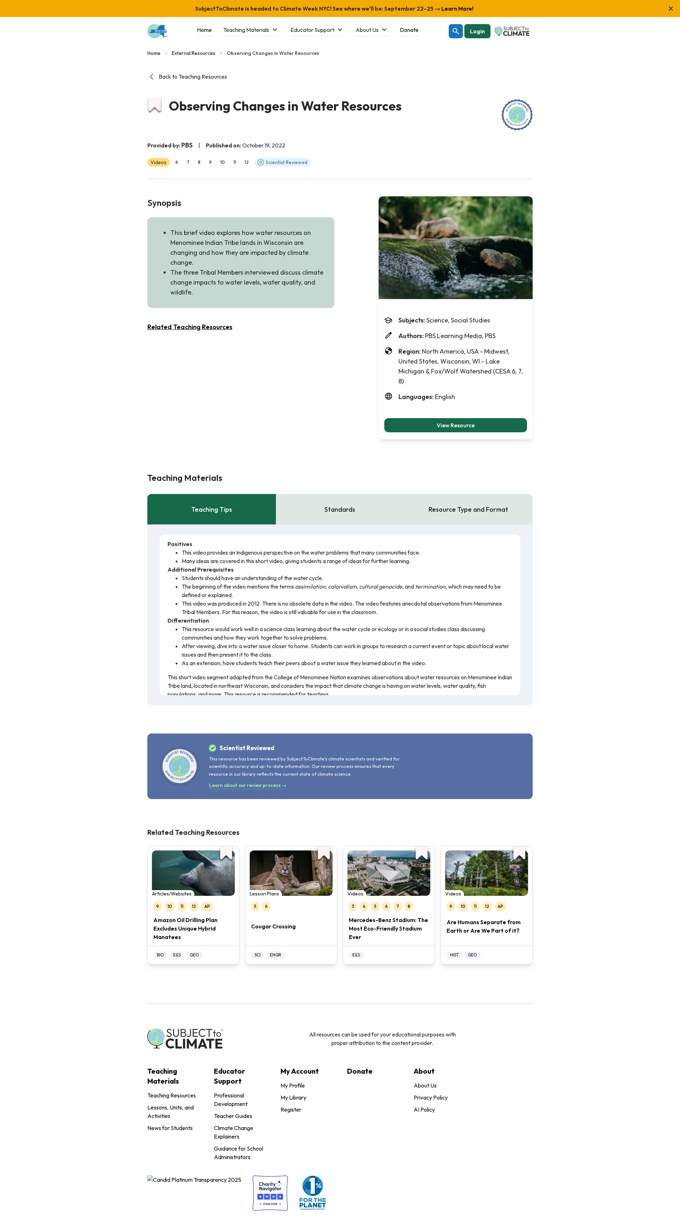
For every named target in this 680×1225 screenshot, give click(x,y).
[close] (670, 8)
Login (477, 31)
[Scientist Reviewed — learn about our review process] (517, 114)
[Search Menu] (456, 31)
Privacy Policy (431, 1097)
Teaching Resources (171, 1095)
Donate (360, 1071)
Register (290, 1109)
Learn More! (457, 8)
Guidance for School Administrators (238, 1153)
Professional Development (231, 1099)
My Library (293, 1097)
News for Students (170, 1127)
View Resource (456, 425)
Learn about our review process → (248, 785)
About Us (425, 1085)
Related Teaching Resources (189, 327)
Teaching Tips (211, 509)
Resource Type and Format (468, 509)
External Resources (193, 53)
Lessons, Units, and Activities (170, 1111)
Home (153, 53)
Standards (339, 509)
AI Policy (424, 1109)
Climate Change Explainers (233, 1132)
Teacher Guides (233, 1115)
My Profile (292, 1085)
